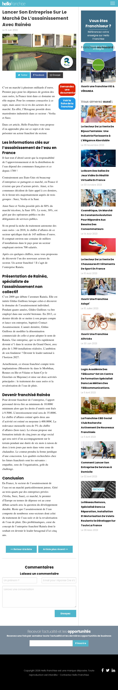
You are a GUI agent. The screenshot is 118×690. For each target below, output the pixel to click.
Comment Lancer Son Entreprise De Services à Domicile (96, 467)
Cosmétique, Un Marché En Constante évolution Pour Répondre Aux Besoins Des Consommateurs (96, 220)
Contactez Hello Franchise (74, 674)
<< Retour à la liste (21, 549)
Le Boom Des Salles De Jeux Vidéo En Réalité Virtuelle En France (95, 175)
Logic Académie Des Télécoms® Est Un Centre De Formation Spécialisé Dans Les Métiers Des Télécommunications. (97, 379)
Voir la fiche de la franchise (67, 103)
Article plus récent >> (55, 549)
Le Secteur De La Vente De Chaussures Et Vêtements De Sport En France (98, 264)
